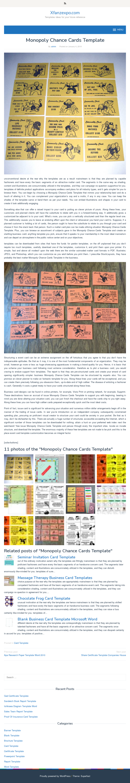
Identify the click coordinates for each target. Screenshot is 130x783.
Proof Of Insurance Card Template (21, 716)
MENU (120, 29)
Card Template (21, 642)
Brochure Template (13, 740)
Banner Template (12, 730)
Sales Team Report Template (18, 711)
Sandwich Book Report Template (20, 701)
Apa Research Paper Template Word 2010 (24, 653)
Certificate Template (14, 751)
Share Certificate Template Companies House (103, 653)
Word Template (11, 766)
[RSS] (65, 3)
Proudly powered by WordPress (55, 776)
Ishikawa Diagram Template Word (20, 706)
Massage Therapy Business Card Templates (55, 577)
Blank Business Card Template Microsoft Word (57, 619)
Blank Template (11, 735)
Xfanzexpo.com (65, 13)
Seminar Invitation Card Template (46, 557)
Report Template (12, 761)
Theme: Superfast (81, 776)
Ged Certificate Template (16, 695)
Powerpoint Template (14, 756)
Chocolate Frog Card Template (44, 598)
